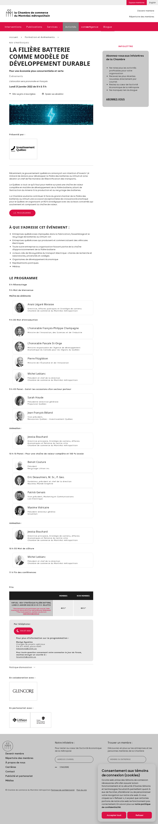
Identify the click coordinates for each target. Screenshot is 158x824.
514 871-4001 (25, 631)
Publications (34, 26)
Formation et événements (40, 37)
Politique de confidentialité (63, 790)
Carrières (10, 767)
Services (52, 26)
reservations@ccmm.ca (31, 614)
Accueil (13, 37)
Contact (10, 771)
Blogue (107, 26)
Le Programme (22, 213)
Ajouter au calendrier (54, 94)
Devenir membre (145, 10)
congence (89, 26)
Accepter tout (114, 815)
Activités (70, 26)
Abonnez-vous (115, 99)
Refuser (139, 815)
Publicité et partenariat (19, 775)
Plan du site (82, 790)
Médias (9, 780)
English (152, 2)
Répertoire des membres (141, 16)
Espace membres (136, 2)
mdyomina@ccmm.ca (26, 648)
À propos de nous (15, 762)
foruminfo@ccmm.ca (26, 657)
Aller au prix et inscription (23, 94)
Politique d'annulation (20, 667)
